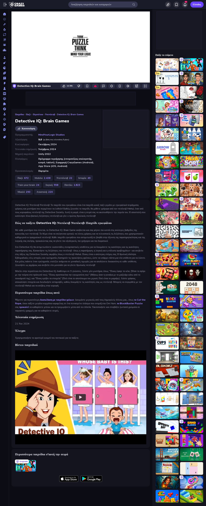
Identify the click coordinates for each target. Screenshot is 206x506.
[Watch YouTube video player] (80, 397)
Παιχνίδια (19, 114)
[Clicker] (4, 62)
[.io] (4, 67)
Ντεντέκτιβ (50, 114)
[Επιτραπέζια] (4, 88)
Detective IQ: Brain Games (70, 114)
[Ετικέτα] (4, 137)
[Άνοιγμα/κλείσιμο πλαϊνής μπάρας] (4, 4)
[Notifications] (185, 5)
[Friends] (168, 5)
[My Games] (176, 5)
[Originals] (4, 39)
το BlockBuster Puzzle (130, 303)
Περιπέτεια (38, 114)
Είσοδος (197, 4)
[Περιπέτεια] (4, 109)
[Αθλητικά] (4, 73)
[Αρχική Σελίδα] (4, 14)
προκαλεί (24, 307)
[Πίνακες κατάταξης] (4, 50)
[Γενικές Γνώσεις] (4, 78)
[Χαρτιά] (4, 129)
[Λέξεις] (4, 93)
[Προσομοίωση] (4, 114)
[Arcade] (4, 57)
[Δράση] (4, 83)
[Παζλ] (4, 103)
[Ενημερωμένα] (4, 34)
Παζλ (28, 114)
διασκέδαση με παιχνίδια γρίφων (57, 300)
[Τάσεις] (4, 29)
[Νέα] (4, 24)
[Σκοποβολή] (4, 119)
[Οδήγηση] (4, 98)
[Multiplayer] (4, 44)
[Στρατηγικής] (4, 124)
